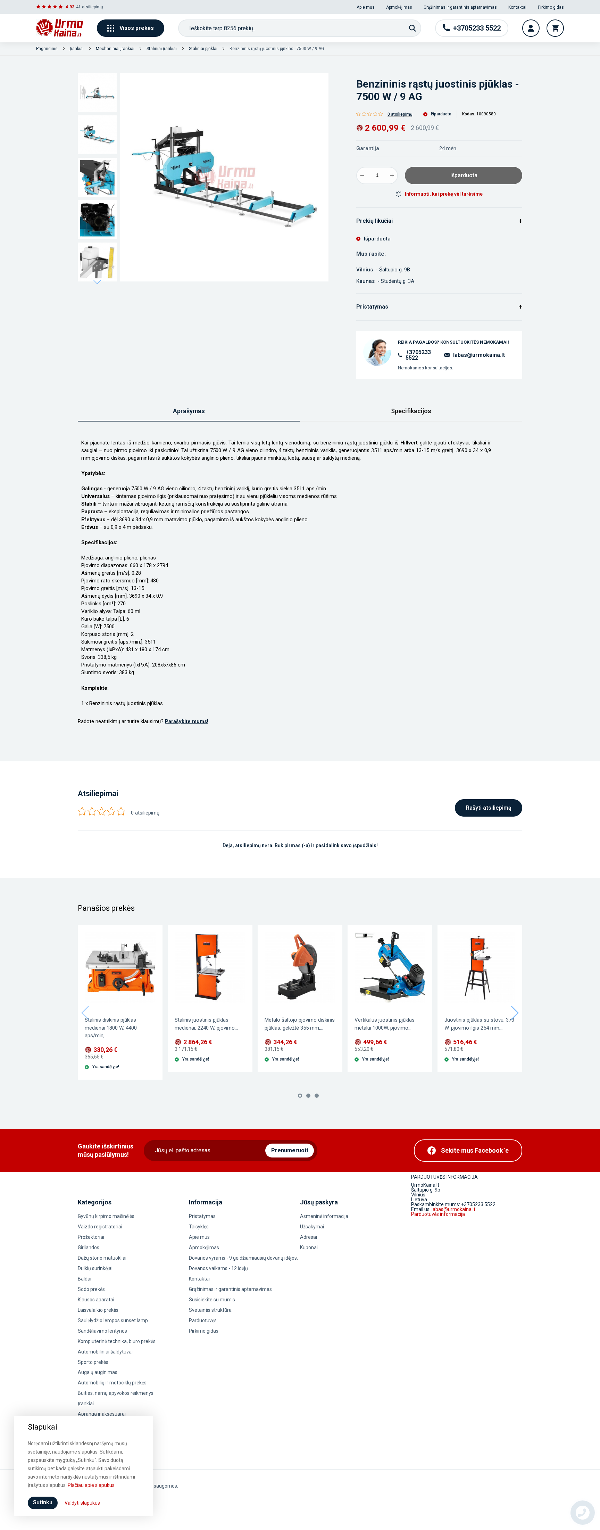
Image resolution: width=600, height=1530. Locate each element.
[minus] (362, 175)
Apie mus (366, 7)
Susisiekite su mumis (212, 1299)
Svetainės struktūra (210, 1310)
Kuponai (309, 1247)
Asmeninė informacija (324, 1216)
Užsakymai (312, 1226)
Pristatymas (202, 1216)
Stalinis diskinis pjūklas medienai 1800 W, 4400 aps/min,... (111, 1027)
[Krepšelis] (555, 28)
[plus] (392, 175)
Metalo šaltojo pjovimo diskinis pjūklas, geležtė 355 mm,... (300, 1024)
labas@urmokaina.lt (479, 355)
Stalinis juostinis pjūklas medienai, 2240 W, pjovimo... (206, 1024)
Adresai (308, 1237)
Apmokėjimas (399, 7)
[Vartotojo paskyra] (531, 28)
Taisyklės (199, 1226)
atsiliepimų (92, 7)
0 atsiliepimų (400, 114)
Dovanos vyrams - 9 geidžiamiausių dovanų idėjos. (243, 1258)
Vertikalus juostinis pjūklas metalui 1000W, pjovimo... (385, 1024)
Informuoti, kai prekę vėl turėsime (444, 194)
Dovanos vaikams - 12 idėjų (218, 1268)
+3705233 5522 (418, 355)
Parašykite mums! (186, 721)
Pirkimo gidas (551, 7)
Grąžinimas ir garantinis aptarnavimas (460, 7)
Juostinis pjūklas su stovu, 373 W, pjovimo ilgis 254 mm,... (479, 1024)
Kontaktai (517, 7)
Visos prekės (136, 28)
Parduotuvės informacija (438, 1214)
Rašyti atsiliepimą (488, 807)
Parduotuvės (203, 1320)
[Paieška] (412, 28)
